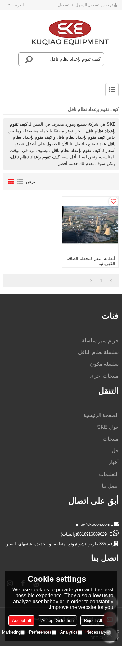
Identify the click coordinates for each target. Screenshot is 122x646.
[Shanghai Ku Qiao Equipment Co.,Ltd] (70, 33)
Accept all (21, 620)
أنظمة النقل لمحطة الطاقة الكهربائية (91, 261)
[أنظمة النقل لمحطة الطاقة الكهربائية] (90, 225)
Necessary (96, 632)
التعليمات (109, 474)
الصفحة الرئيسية (101, 415)
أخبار (113, 462)
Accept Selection (57, 620)
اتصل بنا (110, 486)
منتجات (111, 439)
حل (115, 450)
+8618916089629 (93, 534)
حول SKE (108, 427)
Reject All (93, 620)
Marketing (11, 632)
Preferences (40, 632)
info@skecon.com (93, 524)
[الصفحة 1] (111, 281)
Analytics (69, 632)
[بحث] (28, 59)
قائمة (20, 181)
